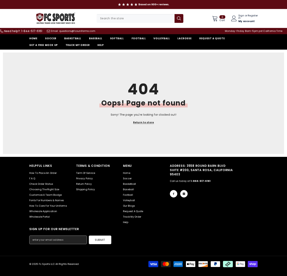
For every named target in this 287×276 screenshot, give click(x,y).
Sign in (241, 16)
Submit (100, 240)
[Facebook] (173, 193)
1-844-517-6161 (31, 31)
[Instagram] (184, 193)
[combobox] (136, 18)
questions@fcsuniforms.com (77, 31)
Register (253, 15)
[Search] (140, 18)
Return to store (143, 122)
